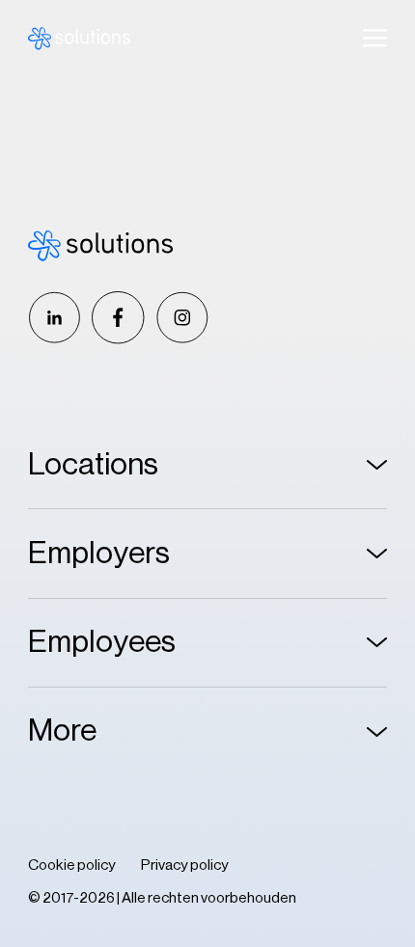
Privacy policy (185, 865)
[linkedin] (54, 317)
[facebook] (118, 317)
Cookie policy (72, 865)
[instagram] (181, 317)
